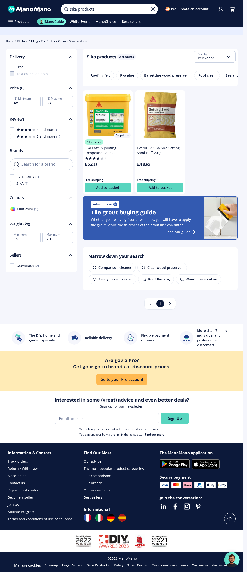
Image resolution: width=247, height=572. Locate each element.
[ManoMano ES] (122, 518)
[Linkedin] (163, 506)
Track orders (18, 461)
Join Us (13, 504)
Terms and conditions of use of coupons (40, 519)
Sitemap (51, 565)
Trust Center (137, 565)
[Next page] (170, 303)
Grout (62, 41)
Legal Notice (72, 565)
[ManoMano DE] (111, 518)
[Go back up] (230, 518)
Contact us (16, 483)
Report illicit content (24, 490)
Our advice (92, 461)
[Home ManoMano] (30, 9)
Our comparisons (98, 475)
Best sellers (93, 497)
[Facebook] (175, 506)
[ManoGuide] (232, 559)
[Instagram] (187, 506)
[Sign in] (220, 9)
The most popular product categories (114, 468)
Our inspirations (97, 490)
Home (10, 41)
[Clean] (153, 9)
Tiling (34, 41)
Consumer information (210, 565)
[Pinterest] (198, 506)
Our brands (93, 483)
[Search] (66, 9)
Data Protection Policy (105, 565)
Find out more (154, 434)
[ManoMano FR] (87, 518)
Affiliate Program (21, 512)
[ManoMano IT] (99, 518)
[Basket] (232, 9)
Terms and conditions (170, 565)
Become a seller (20, 497)
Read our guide (178, 232)
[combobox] (215, 57)
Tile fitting (48, 41)
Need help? (17, 475)
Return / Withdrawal (24, 468)
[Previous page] (150, 303)
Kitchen (22, 41)
